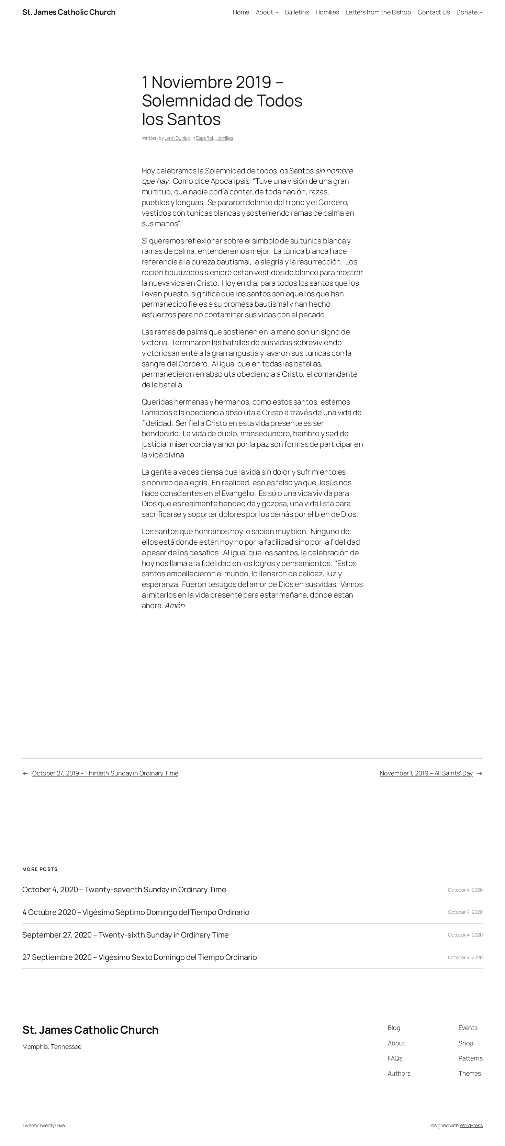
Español (204, 138)
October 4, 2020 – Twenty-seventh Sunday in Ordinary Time (124, 889)
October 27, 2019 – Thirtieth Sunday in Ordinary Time (105, 773)
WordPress (471, 1125)
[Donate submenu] (481, 12)
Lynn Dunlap (177, 138)
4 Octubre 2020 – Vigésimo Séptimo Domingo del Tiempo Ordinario (135, 912)
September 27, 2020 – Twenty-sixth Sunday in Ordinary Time (125, 935)
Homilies (224, 138)
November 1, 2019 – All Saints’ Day (426, 773)
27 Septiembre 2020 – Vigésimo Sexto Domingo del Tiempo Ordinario (139, 957)
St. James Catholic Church (69, 12)
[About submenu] (277, 12)
